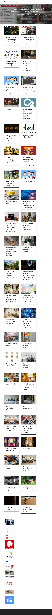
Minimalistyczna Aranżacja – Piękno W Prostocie (11, 321)
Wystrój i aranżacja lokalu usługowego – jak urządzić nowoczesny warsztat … (28, 41)
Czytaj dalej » (26, 18)
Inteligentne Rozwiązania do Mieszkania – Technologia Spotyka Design (27, 323)
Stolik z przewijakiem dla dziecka (11, 408)
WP (8, 612)
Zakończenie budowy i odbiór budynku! (27, 509)
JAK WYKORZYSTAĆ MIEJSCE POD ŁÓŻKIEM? (11, 428)
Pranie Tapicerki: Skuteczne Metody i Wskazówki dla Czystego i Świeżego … (28, 299)
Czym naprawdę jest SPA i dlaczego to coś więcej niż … (11, 63)
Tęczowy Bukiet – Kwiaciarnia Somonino (28, 345)
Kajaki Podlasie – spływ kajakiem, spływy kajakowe (11, 183)
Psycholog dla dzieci (29, 181)
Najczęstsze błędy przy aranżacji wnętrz (11, 489)
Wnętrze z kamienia (28, 448)
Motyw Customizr (19, 612)
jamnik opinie (9, 109)
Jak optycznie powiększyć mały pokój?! (28, 468)
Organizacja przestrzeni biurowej (26, 365)
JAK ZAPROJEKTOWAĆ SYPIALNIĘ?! (28, 408)
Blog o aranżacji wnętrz (12, 611)
